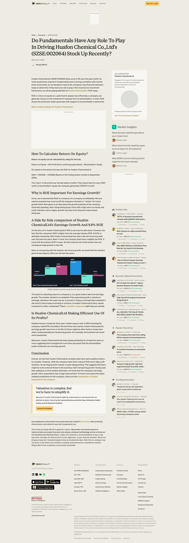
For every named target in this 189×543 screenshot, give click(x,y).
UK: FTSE (77, 475)
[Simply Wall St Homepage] (41, 3)
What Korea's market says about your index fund (128, 134)
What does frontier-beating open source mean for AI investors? (128, 147)
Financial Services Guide (82, 538)
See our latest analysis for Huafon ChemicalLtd (52, 107)
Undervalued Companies (103, 471)
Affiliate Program (144, 501)
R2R (118, 409)
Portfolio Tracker (122, 471)
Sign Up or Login (152, 3)
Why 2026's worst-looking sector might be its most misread (128, 160)
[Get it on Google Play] (53, 482)
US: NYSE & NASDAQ (81, 471)
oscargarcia (120, 332)
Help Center (142, 493)
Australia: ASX (79, 479)
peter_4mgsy (120, 295)
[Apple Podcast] (47, 474)
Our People (142, 479)
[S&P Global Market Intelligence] (38, 499)
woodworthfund (121, 309)
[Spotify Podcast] (44, 474)
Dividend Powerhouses (103, 475)
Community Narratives (124, 483)
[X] (36, 474)
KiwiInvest (120, 361)
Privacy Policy (116, 538)
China (34, 35)
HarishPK (119, 228)
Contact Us (142, 483)
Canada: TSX (78, 487)
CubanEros (120, 346)
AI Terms (126, 538)
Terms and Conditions (101, 538)
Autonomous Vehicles (102, 487)
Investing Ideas (122, 479)
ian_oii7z (119, 396)
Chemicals (41, 35)
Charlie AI (141, 509)
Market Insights (122, 487)
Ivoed (118, 243)
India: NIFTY (78, 483)
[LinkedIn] (33, 474)
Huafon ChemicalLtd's (78, 90)
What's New (121, 491)
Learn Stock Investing (145, 497)
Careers (141, 487)
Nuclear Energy (100, 483)
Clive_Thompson (122, 257)
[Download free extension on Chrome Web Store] (43, 487)
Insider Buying (100, 479)
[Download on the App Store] (38, 482)
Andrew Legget (121, 153)
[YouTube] (40, 474)
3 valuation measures (75, 306)
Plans (140, 471)
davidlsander (121, 214)
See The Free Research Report (127, 116)
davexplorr (120, 384)
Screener (120, 475)
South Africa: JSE (80, 491)
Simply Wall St (41, 65)
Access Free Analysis (44, 408)
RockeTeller (120, 280)
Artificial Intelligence (102, 491)
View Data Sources (38, 516)
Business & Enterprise (145, 505)
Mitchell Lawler (121, 140)
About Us (141, 475)
